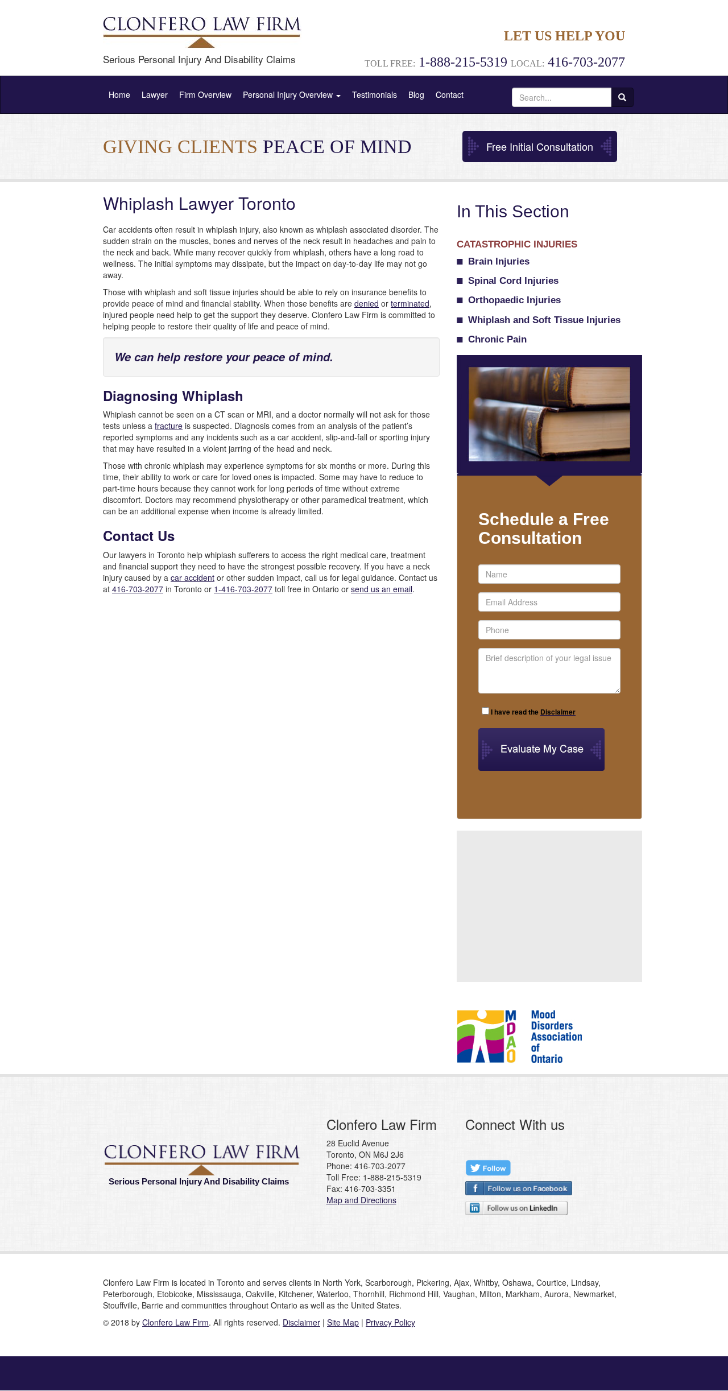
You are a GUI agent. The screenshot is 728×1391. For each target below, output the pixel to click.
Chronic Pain (497, 339)
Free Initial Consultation (539, 146)
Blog (416, 94)
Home (119, 94)
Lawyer (155, 94)
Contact (450, 94)
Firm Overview (205, 94)
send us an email (381, 589)
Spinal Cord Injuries (513, 280)
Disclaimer (301, 1322)
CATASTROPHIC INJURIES (517, 244)
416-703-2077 (137, 589)
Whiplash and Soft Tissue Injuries (544, 320)
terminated (410, 303)
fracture (169, 425)
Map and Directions (361, 1200)
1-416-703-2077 (243, 589)
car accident (192, 577)
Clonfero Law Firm (175, 1322)
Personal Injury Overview (289, 94)
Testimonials (374, 94)
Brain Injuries (499, 261)
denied (366, 303)
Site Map (343, 1322)
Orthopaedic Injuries (514, 300)
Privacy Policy (390, 1322)
